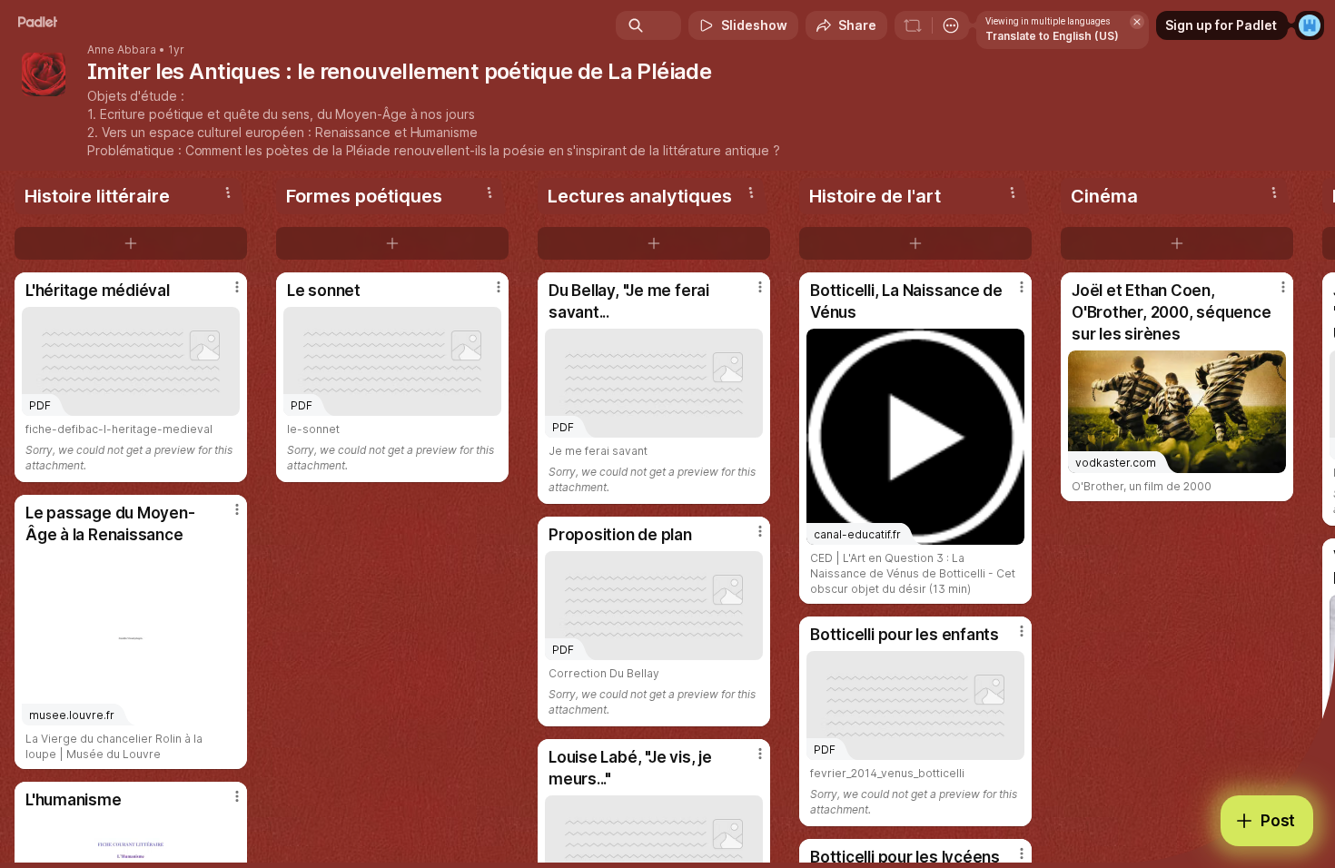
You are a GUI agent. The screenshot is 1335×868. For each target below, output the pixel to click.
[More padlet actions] (951, 25)
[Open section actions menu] (228, 192)
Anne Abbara (121, 50)
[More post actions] (237, 287)
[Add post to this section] (131, 243)
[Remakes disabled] (913, 25)
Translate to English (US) (1052, 36)
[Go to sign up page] (1309, 25)
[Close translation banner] (1137, 22)
